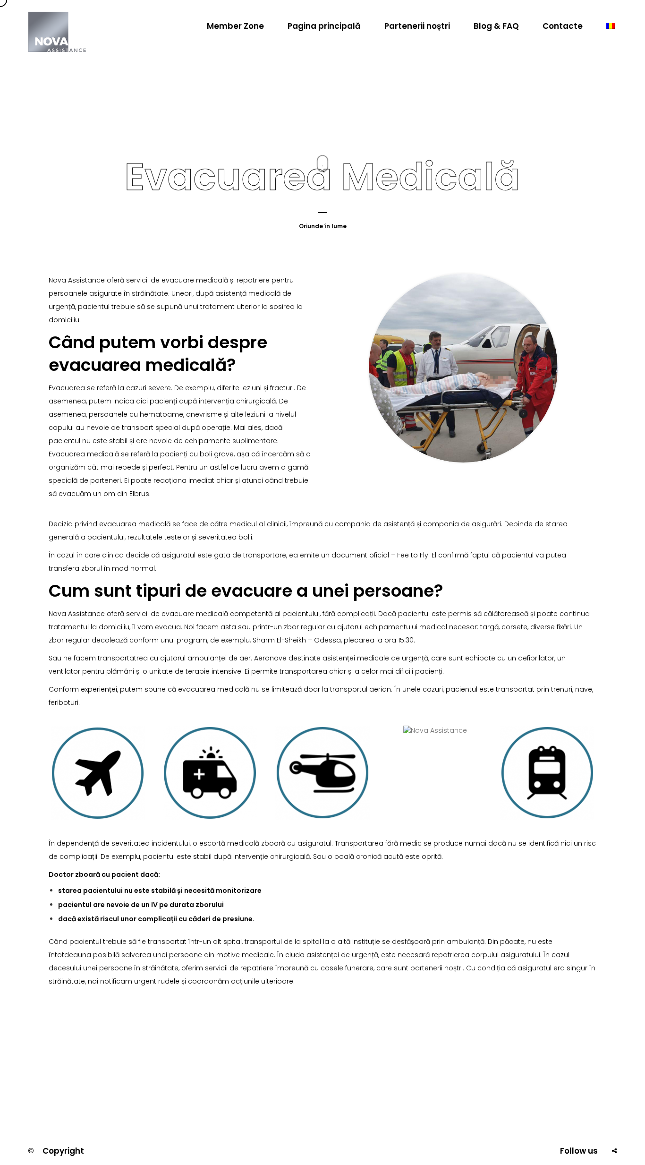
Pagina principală (324, 26)
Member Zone (235, 26)
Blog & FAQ (496, 26)
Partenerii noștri (417, 26)
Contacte (563, 26)
